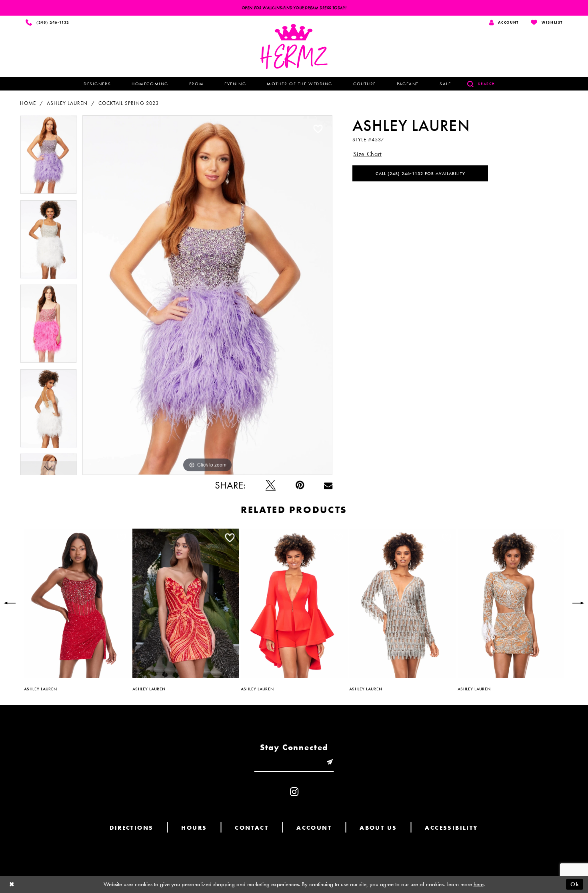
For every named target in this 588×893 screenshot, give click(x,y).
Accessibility (451, 828)
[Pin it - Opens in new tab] (300, 485)
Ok (574, 884)
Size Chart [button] (367, 154)
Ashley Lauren (67, 103)
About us (378, 828)
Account (314, 828)
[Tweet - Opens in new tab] (271, 485)
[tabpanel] (48, 157)
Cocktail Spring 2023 (128, 103)
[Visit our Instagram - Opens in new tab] (294, 792)
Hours (194, 828)
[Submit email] (329, 762)
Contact (251, 828)
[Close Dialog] (12, 884)
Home (28, 103)
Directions (131, 828)
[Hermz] (294, 46)
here (479, 884)
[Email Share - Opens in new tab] (328, 485)
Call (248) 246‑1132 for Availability (420, 173)
